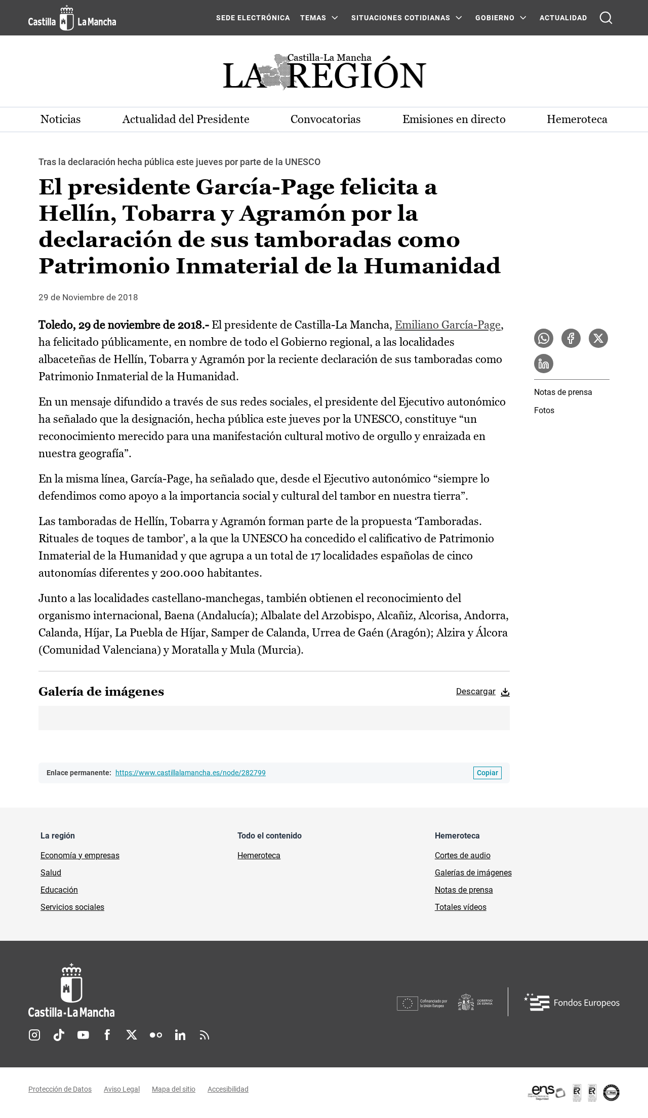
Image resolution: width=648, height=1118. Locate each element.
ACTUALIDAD (563, 18)
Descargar (476, 691)
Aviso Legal (122, 1089)
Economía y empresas (79, 855)
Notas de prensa (563, 392)
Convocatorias (326, 119)
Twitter (131, 1035)
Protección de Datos (60, 1089)
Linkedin (180, 1035)
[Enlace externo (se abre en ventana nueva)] (573, 1093)
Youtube (83, 1035)
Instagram (34, 1035)
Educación (59, 890)
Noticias (60, 119)
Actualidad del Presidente (186, 119)
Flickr (156, 1035)
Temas (313, 18)
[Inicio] (165, 990)
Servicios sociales (72, 907)
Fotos (544, 410)
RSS (204, 1035)
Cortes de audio (463, 855)
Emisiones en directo (454, 119)
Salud (50, 872)
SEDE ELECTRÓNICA (253, 18)
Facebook (107, 1035)
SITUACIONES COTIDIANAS (401, 18)
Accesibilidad (228, 1089)
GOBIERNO (495, 18)
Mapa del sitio (173, 1089)
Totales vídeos (461, 907)
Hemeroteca (577, 119)
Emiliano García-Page (448, 324)
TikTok (59, 1035)
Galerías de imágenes (473, 872)
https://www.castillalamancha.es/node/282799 (190, 773)
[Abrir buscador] (606, 17)
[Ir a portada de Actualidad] (324, 74)
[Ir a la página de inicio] (72, 18)
